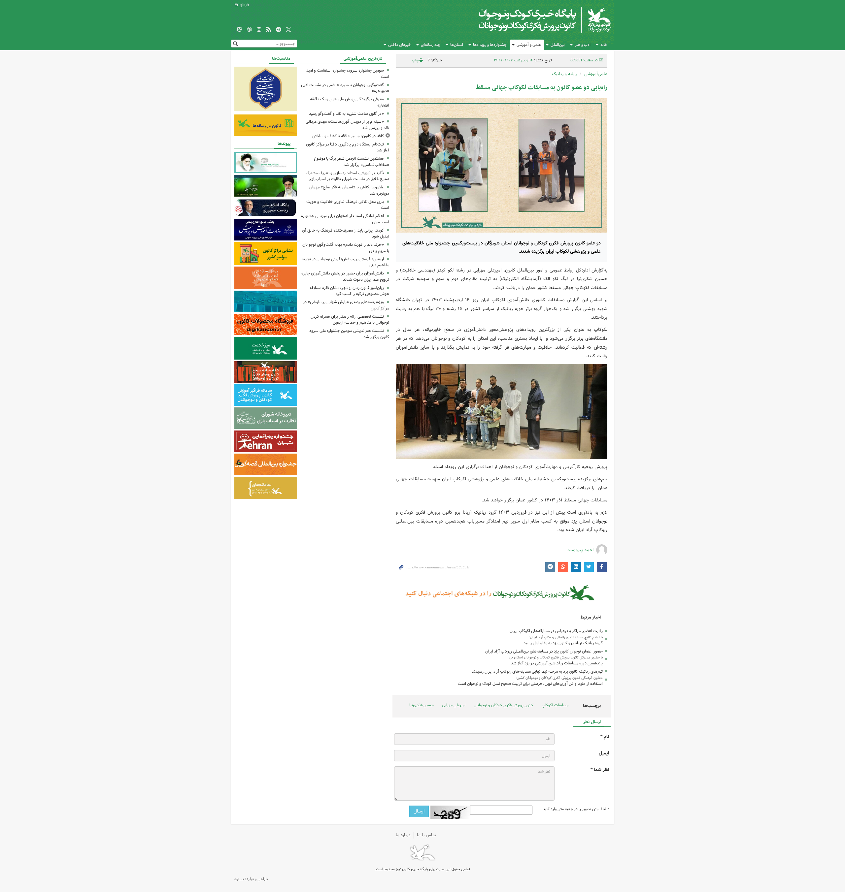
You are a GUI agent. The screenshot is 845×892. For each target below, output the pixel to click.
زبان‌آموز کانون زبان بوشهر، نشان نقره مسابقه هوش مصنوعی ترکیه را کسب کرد (349, 291)
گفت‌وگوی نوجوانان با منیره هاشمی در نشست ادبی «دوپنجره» (345, 88)
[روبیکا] (249, 30)
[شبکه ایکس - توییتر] (288, 30)
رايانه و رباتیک (564, 74)
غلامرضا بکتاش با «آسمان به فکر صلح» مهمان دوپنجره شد (349, 190)
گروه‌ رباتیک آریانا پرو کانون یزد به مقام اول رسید (563, 643)
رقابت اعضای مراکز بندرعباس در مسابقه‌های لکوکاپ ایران (556, 631)
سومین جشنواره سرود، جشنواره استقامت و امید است (347, 73)
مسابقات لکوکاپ (555, 705)
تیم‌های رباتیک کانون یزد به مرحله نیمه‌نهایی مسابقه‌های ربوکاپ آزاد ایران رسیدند (537, 671)
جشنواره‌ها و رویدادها (490, 45)
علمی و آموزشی (529, 45)
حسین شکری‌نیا (421, 705)
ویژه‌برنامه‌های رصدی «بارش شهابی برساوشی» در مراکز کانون (346, 305)
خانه (603, 45)
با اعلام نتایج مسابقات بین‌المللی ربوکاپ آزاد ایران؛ (565, 637)
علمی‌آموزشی (595, 74)
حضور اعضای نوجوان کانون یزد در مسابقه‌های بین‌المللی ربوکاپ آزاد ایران (544, 651)
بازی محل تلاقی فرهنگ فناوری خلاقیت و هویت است (347, 205)
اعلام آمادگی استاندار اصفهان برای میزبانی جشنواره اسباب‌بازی (345, 219)
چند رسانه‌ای (430, 45)
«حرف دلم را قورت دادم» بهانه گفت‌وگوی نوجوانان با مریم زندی (345, 247)
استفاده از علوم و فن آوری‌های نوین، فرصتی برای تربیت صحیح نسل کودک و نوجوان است (530, 684)
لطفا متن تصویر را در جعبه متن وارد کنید (576, 809)
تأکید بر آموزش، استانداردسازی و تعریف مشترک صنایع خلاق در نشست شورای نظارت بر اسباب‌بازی (347, 176)
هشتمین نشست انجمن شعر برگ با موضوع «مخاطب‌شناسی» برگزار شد (351, 161)
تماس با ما (426, 835)
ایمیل (604, 753)
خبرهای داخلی (399, 45)
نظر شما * (600, 769)
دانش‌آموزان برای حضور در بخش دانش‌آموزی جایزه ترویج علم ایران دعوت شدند (345, 276)
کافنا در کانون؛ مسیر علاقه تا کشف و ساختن (348, 136)
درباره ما (403, 835)
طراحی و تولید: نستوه (251, 879)
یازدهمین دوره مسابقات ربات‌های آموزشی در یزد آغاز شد (557, 663)
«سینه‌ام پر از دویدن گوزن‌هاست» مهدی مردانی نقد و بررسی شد (347, 124)
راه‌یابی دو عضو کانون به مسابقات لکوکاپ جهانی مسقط (541, 87)
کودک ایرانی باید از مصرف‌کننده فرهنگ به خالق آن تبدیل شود (345, 233)
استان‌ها (456, 45)
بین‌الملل (558, 45)
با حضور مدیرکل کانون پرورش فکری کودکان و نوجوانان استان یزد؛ (555, 657)
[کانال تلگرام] (278, 30)
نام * (604, 736)
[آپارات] (239, 30)
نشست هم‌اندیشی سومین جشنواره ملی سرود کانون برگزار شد (349, 334)
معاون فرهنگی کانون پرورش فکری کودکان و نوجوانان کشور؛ (559, 678)
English (241, 5)
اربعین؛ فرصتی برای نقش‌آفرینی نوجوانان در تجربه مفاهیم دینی (345, 262)
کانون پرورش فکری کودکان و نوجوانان (533, 19)
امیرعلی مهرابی (453, 705)
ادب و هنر (583, 45)
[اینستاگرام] (259, 30)
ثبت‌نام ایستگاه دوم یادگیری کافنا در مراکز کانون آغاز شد (347, 147)
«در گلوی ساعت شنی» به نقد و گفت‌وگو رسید (346, 114)
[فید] (268, 30)
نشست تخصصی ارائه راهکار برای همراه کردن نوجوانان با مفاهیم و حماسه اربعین (350, 319)
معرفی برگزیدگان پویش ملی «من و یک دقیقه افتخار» (349, 102)
